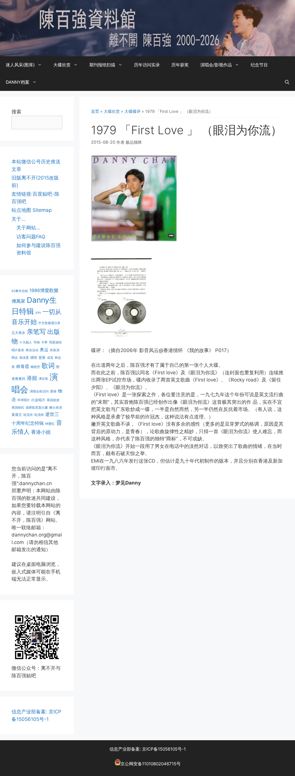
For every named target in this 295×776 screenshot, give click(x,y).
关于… (18, 219)
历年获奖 (180, 65)
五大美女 (18, 332)
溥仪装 (43, 379)
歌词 (48, 365)
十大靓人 (25, 342)
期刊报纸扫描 (102, 65)
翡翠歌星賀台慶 (37, 407)
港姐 (32, 378)
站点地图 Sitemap (32, 210)
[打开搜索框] (287, 82)
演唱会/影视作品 (216, 65)
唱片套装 (18, 350)
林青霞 (22, 366)
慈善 (42, 357)
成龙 (50, 358)
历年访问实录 (147, 65)
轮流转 (39, 415)
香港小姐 (41, 432)
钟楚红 (50, 424)
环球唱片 (23, 400)
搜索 (16, 112)
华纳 (36, 342)
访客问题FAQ (30, 237)
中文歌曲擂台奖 (49, 323)
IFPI (38, 313)
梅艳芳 (35, 367)
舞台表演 (55, 407)
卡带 (44, 342)
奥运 (44, 349)
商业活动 (32, 350)
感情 (33, 357)
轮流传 (28, 415)
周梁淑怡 (55, 342)
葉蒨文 (17, 414)
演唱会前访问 (39, 391)
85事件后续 (20, 291)
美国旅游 (53, 400)
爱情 (53, 391)
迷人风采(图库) (20, 65)
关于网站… (28, 228)
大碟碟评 (132, 111)
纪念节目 (259, 65)
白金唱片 (38, 400)
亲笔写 (36, 331)
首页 (95, 111)
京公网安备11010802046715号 (150, 763)
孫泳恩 (24, 358)
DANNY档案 (17, 82)
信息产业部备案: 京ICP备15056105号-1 (147, 749)
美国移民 (18, 407)
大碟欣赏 (62, 65)
